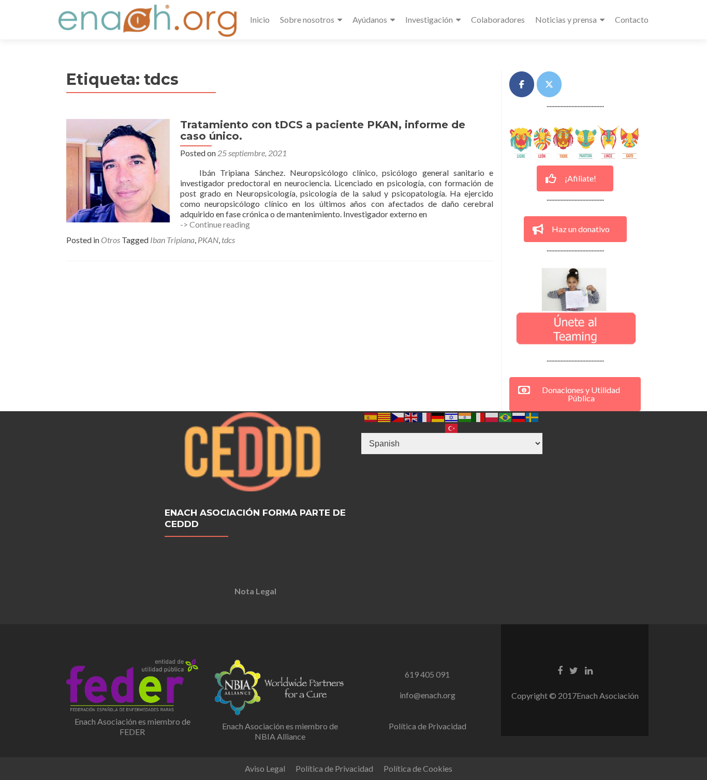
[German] (438, 416)
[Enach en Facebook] (521, 84)
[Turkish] (452, 427)
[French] (425, 416)
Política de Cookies (418, 768)
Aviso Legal (265, 768)
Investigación (429, 19)
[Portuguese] (505, 416)
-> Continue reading (215, 224)
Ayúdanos (369, 19)
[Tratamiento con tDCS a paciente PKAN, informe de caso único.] (118, 169)
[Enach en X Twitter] (549, 84)
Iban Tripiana (172, 240)
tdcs (228, 240)
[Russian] (519, 416)
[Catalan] (384, 416)
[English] (411, 416)
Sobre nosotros (307, 19)
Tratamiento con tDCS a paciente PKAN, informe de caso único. (322, 130)
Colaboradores (498, 19)
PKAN (208, 240)
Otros (110, 240)
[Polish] (492, 416)
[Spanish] (371, 416)
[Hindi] (465, 416)
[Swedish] (532, 416)
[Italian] (478, 416)
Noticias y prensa (566, 19)
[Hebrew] (452, 416)
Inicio (260, 19)
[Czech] (398, 416)
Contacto (632, 19)
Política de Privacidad (427, 726)
